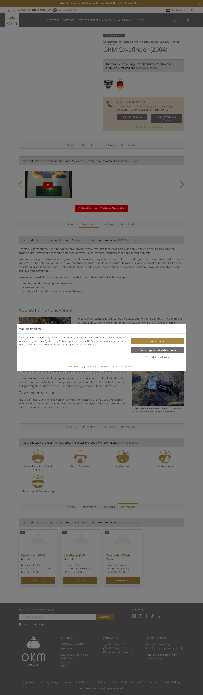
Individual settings (156, 357)
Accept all (156, 341)
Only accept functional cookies (156, 350)
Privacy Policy (76, 366)
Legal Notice (92, 366)
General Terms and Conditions (117, 366)
